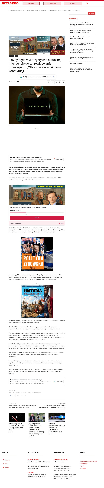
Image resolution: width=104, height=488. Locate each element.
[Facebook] (48, 82)
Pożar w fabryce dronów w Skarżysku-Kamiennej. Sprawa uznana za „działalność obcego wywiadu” (81, 69)
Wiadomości (19, 10)
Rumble (7, 467)
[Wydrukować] (59, 82)
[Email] (56, 82)
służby (29, 392)
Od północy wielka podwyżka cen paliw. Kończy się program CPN (16, 427)
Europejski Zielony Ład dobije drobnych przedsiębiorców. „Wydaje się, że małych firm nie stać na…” (52, 407)
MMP (18, 81)
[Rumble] (3, 467)
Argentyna (18, 392)
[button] (87, 3)
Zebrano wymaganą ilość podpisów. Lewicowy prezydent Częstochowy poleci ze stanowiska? (81, 24)
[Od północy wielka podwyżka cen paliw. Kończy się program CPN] (17, 417)
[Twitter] (52, 82)
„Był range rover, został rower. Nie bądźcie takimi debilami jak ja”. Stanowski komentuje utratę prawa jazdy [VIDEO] (37, 430)
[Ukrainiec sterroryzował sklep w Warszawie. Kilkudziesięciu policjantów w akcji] (57, 417)
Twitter (6, 463)
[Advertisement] (37, 23)
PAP (15, 390)
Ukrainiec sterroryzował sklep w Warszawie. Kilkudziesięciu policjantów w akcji (57, 428)
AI (13, 392)
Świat (24, 10)
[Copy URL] (63, 82)
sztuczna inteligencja (36, 392)
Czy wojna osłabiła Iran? (76, 63)
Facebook (7, 460)
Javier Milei (24, 392)
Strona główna (12, 10)
